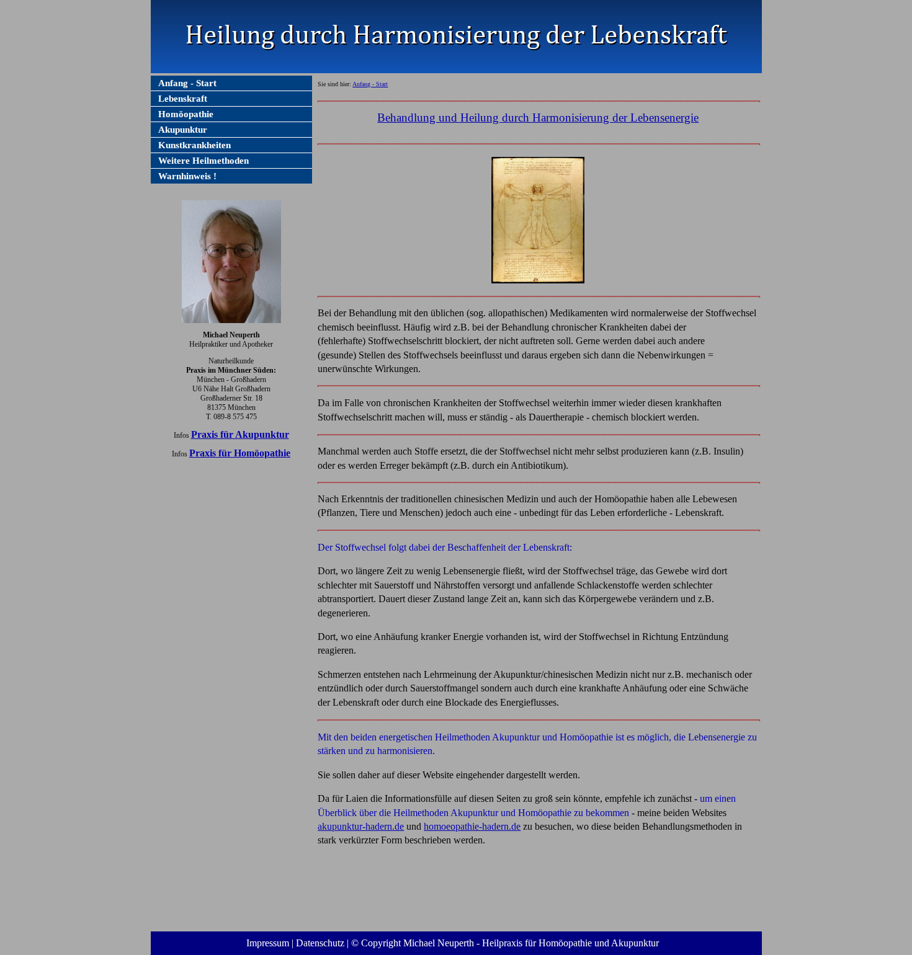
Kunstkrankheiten (194, 145)
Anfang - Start (187, 83)
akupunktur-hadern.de (361, 826)
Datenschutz (320, 943)
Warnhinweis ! (187, 176)
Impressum (267, 943)
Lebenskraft (182, 99)
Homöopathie (185, 114)
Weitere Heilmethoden (203, 161)
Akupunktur (182, 130)
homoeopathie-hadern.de (472, 826)
